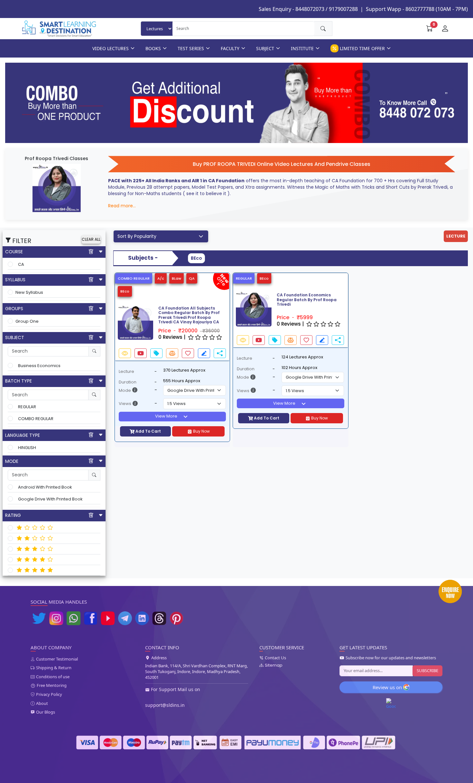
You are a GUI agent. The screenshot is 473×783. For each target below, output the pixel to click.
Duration (127, 382)
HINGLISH (27, 448)
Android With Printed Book (45, 487)
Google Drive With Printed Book (50, 499)
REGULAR (27, 407)
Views (125, 404)
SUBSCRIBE (427, 670)
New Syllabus (29, 292)
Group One (27, 321)
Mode (125, 390)
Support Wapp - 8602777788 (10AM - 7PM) (417, 9)
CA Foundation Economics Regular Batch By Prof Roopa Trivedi (307, 300)
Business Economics (39, 366)
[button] (118, 322)
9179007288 (343, 9)
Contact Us (275, 658)
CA (21, 264)
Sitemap (274, 665)
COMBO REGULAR (35, 419)
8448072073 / (311, 9)
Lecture (126, 371)
